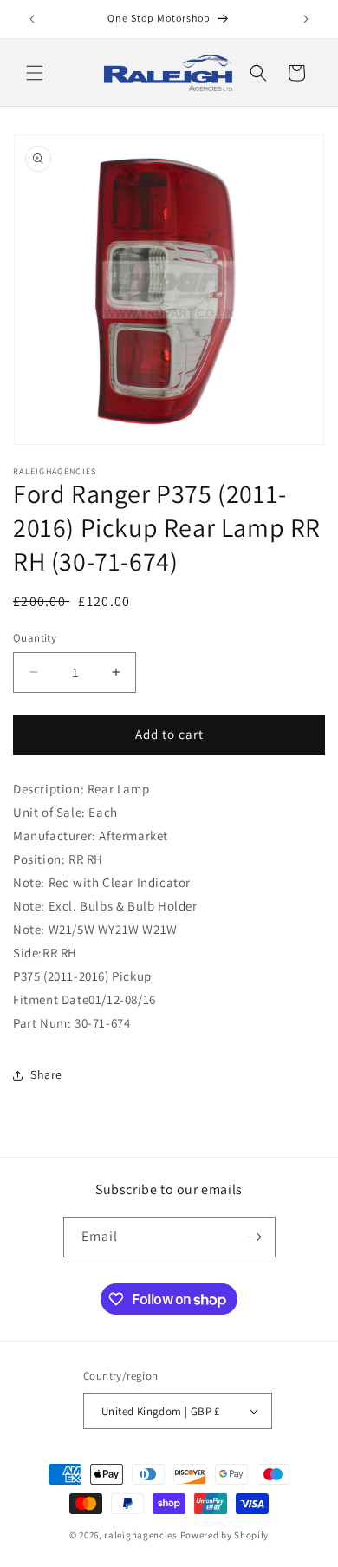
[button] (35, 73)
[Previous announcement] (32, 19)
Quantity (34, 637)
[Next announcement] (306, 19)
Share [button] (46, 1074)
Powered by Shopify (225, 1535)
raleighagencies (141, 1535)
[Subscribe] (256, 1237)
